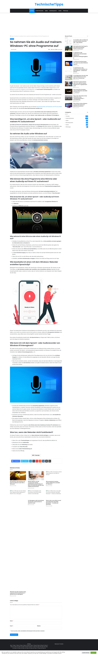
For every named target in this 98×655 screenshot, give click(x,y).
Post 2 (14, 645)
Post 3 (18, 645)
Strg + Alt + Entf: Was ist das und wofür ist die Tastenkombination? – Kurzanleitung (80, 97)
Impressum (57, 643)
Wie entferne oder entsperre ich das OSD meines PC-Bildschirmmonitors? (80, 105)
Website (39, 625)
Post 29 (44, 648)
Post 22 (16, 648)
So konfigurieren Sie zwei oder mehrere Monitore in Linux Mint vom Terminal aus (80, 77)
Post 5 (25, 645)
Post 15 (24, 646)
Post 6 (28, 645)
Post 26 (32, 648)
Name (11, 620)
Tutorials (32, 10)
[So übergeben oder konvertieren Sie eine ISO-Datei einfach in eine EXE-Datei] (36, 494)
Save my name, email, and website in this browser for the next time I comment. (28, 630)
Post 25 (28, 648)
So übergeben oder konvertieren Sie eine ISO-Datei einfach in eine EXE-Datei (36, 502)
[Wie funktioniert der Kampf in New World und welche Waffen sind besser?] (68, 48)
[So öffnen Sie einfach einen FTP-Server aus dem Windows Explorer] (68, 63)
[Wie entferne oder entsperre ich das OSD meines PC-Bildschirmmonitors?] (68, 105)
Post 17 (31, 646)
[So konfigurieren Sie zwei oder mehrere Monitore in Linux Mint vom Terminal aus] (68, 77)
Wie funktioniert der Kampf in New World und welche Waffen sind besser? (80, 48)
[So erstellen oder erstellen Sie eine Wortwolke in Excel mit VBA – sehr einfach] (68, 41)
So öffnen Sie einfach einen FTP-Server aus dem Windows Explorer (80, 63)
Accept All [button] (93, 652)
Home (12, 36)
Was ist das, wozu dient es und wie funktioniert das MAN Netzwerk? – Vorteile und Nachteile (53, 502)
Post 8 (35, 645)
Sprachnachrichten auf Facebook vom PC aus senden (49, 106)
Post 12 (12, 646)
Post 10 (42, 645)
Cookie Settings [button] (85, 652)
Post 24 (24, 648)
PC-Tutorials (36, 455)
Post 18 (35, 646)
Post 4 (21, 645)
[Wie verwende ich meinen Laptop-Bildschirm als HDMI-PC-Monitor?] (54, 475)
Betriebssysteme (53, 10)
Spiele (46, 10)
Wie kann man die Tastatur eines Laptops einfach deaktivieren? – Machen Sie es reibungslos (18, 593)
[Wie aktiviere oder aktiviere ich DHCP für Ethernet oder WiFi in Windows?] (18, 475)
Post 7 (32, 645)
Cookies (61, 643)
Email (11, 625)
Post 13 (16, 646)
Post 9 (39, 645)
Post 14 (20, 646)
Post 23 (20, 648)
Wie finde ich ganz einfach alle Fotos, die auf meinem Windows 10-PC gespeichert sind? (80, 83)
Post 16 (27, 646)
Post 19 (39, 646)
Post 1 (11, 645)
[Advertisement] (49, 24)
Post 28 (40, 648)
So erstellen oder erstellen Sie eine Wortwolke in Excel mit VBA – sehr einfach (80, 41)
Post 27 (36, 648)
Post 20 (43, 646)
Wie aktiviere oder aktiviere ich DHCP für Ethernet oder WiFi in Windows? (17, 483)
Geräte (60, 10)
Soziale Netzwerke (39, 10)
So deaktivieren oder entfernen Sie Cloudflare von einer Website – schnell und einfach (80, 69)
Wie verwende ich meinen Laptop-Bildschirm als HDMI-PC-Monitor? (53, 483)
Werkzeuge (65, 10)
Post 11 (46, 645)
